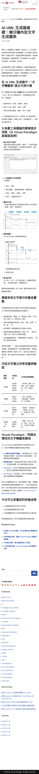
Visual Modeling (7, 674)
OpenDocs (5, 642)
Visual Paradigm (7, 677)
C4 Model (5, 621)
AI (7, 19)
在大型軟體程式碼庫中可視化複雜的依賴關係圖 (18, 705)
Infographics (6, 635)
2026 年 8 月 (6, 721)
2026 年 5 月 (6, 728)
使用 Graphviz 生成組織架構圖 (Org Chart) (16, 692)
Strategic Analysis (8, 649)
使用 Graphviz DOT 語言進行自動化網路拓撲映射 (19, 709)
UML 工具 (28, 50)
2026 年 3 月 (6, 732)
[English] (12, 8)
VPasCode (5, 681)
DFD (3, 628)
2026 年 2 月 (6, 735)
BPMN (4, 615)
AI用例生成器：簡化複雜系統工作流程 (17, 542)
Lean (3, 639)
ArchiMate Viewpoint (8, 611)
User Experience (7, 670)
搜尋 (3, 569)
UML (3, 660)
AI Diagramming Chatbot (10, 608)
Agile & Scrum (6, 597)
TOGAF (4, 656)
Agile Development (8, 601)
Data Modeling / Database (10, 625)
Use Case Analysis (8, 667)
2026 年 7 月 (6, 725)
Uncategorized (6, 663)
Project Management (9, 646)
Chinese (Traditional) (23, 2)
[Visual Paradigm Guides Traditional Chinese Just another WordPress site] (8, 2)
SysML (4, 653)
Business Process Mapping (11, 618)
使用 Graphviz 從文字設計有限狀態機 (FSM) (17, 702)
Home (4, 19)
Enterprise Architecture (9, 632)
